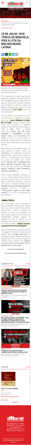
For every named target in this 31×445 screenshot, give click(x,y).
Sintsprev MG (15, 4)
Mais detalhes (4, 396)
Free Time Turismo (7, 388)
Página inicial (5, 21)
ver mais (28, 263)
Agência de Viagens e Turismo (9, 390)
